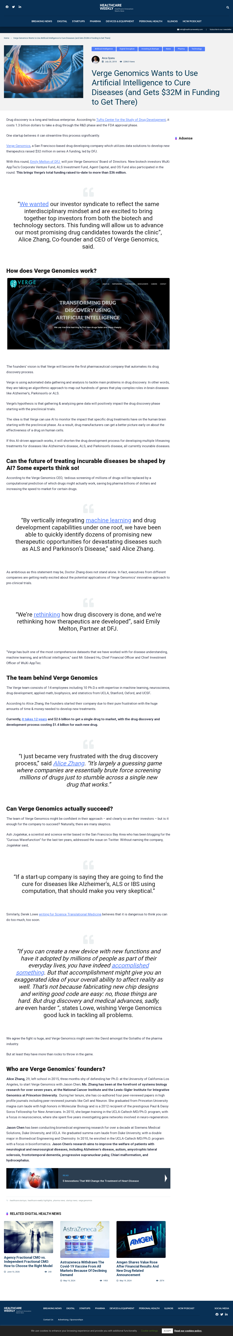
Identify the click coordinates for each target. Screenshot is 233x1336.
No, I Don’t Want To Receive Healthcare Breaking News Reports (135, 113)
